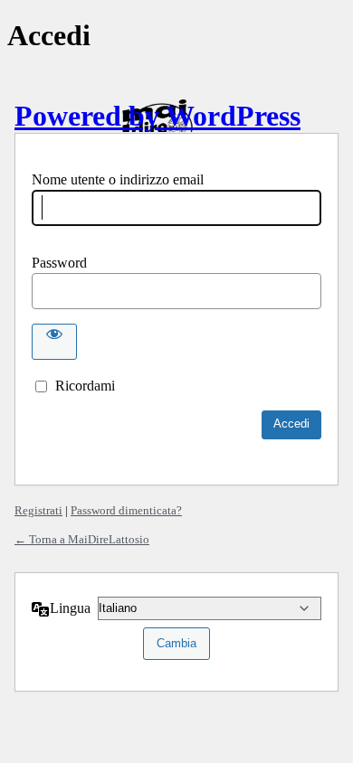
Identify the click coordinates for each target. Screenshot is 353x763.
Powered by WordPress (157, 115)
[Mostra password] (54, 342)
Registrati (38, 510)
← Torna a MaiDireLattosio (81, 539)
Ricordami (85, 385)
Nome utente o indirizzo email (118, 179)
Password (59, 262)
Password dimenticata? (126, 510)
